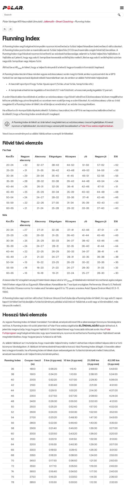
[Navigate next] (10, 29)
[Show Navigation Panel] (122, 7)
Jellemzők (48, 21)
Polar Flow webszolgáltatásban (96, 126)
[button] (119, 14)
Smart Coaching (64, 21)
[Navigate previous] (4, 29)
